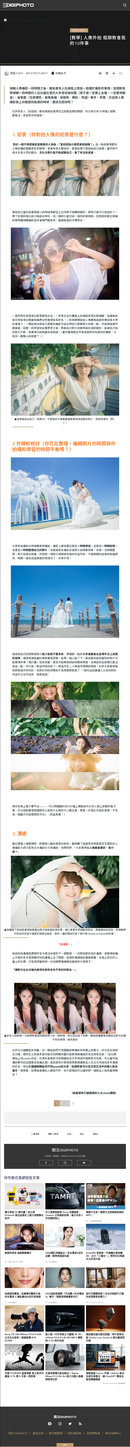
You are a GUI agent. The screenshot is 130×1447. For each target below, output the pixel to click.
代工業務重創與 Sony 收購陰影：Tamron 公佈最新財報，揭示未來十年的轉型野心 (64, 1215)
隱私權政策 (74, 1433)
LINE (107, 73)
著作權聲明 (55, 1433)
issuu (42, 806)
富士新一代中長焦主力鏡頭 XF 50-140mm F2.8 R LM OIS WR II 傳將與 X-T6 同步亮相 (63, 1337)
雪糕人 (96, 1134)
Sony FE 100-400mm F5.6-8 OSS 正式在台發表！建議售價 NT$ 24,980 (23, 1337)
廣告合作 (38, 1433)
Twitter (113, 73)
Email (120, 73)
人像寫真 (35, 1134)
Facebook (100, 73)
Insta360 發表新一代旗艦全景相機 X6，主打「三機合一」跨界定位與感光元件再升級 (105, 1255)
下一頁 (73, 1103)
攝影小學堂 (53, 1134)
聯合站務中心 (113, 1433)
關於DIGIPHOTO (18, 1433)
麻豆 (82, 1134)
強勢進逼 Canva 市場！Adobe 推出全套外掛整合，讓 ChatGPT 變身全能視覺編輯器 (105, 1376)
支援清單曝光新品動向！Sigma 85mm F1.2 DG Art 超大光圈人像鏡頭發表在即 (64, 1376)
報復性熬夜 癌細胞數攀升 (18, 1252)
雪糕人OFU (16, 73)
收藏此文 (60, 73)
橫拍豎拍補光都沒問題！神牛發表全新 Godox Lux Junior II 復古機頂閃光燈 (105, 1337)
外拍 (69, 1134)
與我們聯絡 (93, 1433)
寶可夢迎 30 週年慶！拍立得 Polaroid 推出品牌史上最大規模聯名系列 (24, 1215)
